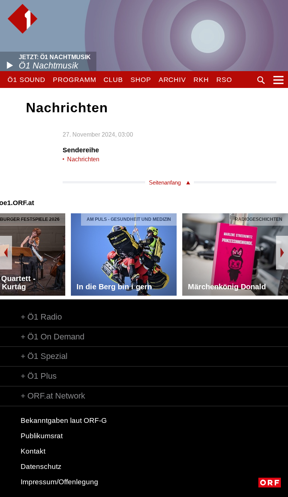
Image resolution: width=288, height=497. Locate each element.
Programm (74, 79)
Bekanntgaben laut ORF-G (64, 420)
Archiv (172, 79)
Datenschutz (41, 466)
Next (282, 252)
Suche (261, 80)
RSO (224, 79)
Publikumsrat (42, 436)
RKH (201, 79)
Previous (6, 252)
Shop (140, 79)
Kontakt (33, 451)
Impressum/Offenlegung (59, 482)
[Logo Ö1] (23, 19)
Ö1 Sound (26, 79)
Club (113, 79)
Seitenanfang (165, 182)
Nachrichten (83, 159)
